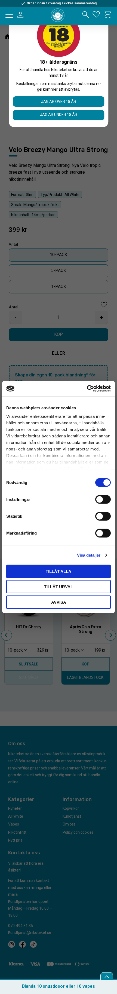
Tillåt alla (58, 571)
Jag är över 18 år (58, 101)
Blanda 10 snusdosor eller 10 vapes (58, 986)
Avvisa (58, 602)
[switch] (103, 499)
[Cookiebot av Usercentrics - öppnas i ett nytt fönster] (87, 388)
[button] (9, 14)
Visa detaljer (88, 555)
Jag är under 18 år (58, 114)
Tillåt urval (58, 586)
